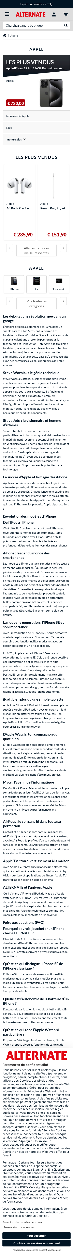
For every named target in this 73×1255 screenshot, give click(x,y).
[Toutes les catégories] (7, 14)
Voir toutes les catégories (37, 303)
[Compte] (54, 14)
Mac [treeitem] (9, 127)
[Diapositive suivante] (63, 248)
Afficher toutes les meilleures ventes (36, 250)
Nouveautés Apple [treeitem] (17, 116)
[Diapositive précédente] (9, 248)
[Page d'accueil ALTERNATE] (30, 14)
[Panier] (65, 14)
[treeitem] (36, 139)
